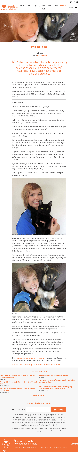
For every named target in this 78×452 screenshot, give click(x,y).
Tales (49, 6)
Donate (62, 6)
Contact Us (56, 6)
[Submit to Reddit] (44, 55)
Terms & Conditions (45, 447)
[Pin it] (39, 55)
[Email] (41, 55)
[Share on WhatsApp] (46, 56)
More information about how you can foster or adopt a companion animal (36, 364)
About (22, 6)
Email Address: (18, 409)
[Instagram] (77, 2)
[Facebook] (74, 2)
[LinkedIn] (71, 2)
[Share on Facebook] (37, 55)
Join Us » (65, 447)
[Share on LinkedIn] (43, 55)
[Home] (9, 7)
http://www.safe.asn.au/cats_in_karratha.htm (31, 358)
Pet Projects (29, 6)
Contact (74, 443)
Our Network (36, 6)
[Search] (76, 7)
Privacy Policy (57, 447)
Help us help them (43, 7)
